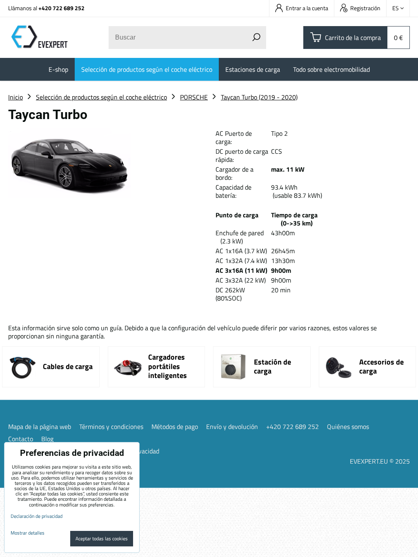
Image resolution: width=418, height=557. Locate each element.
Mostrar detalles (27, 532)
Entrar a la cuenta (307, 8)
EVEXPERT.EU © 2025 (380, 461)
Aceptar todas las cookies (102, 538)
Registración (365, 8)
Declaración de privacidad (36, 516)
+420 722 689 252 (61, 8)
